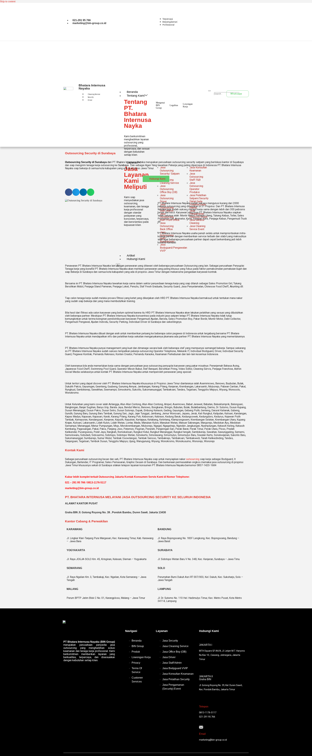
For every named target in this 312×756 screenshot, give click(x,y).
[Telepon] (201, 700)
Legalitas (174, 105)
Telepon (203, 706)
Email (202, 733)
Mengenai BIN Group (160, 105)
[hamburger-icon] (209, 90)
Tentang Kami (136, 95)
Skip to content (7, 1)
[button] (219, 90)
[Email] (201, 727)
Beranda (132, 92)
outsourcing (192, 459)
